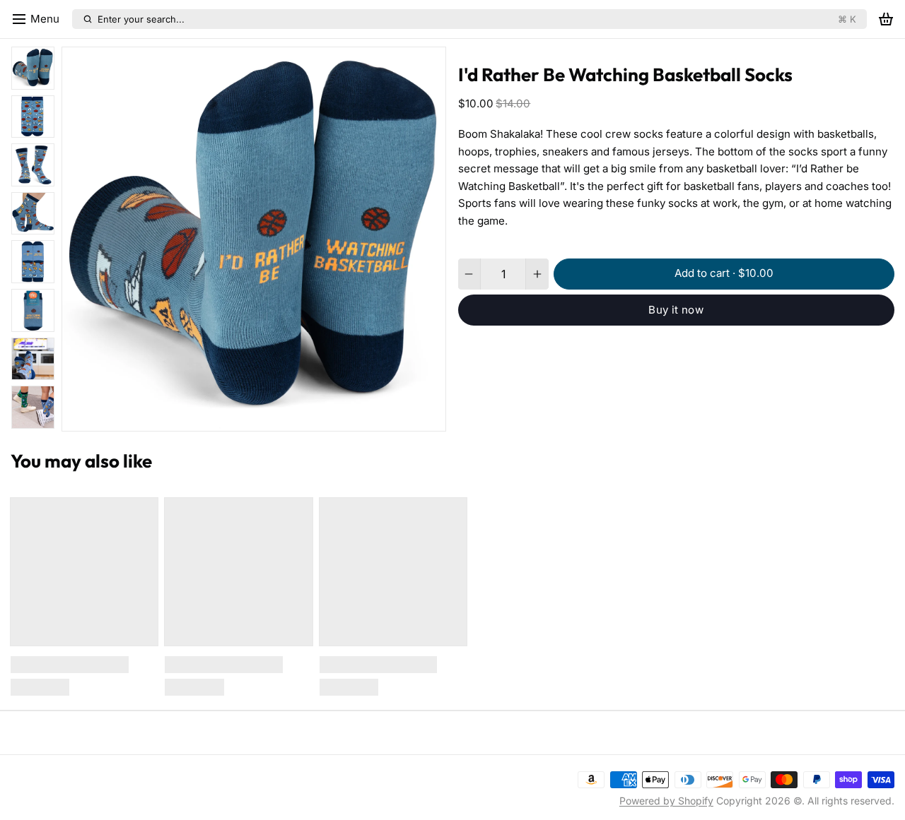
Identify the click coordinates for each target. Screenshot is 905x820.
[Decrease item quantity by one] (469, 274)
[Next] (312, 417)
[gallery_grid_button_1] (232, 417)
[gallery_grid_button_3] (254, 417)
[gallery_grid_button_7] (297, 417)
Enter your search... (477, 19)
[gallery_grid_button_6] (286, 417)
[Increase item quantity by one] (537, 274)
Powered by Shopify (666, 801)
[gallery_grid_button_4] (264, 417)
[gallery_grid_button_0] (217, 417)
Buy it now (675, 309)
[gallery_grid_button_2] (243, 417)
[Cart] (885, 19)
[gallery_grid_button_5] (275, 417)
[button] (724, 274)
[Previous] (196, 417)
